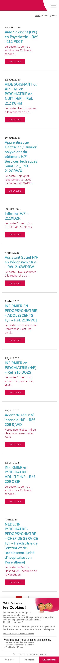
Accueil (37, 16)
